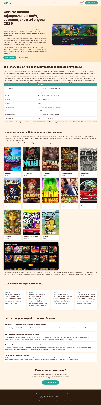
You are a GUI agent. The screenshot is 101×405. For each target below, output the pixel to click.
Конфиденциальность (46, 393)
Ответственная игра (58, 393)
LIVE (66, 2)
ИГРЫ (32, 2)
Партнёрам (66, 393)
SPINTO (7, 3)
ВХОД (81, 2)
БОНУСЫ (51, 2)
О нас (33, 393)
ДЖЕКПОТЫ (60, 2)
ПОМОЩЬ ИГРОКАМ (41, 2)
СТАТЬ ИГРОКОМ (91, 2)
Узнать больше (23, 57)
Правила (38, 393)
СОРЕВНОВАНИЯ (25, 2)
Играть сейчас (9, 57)
